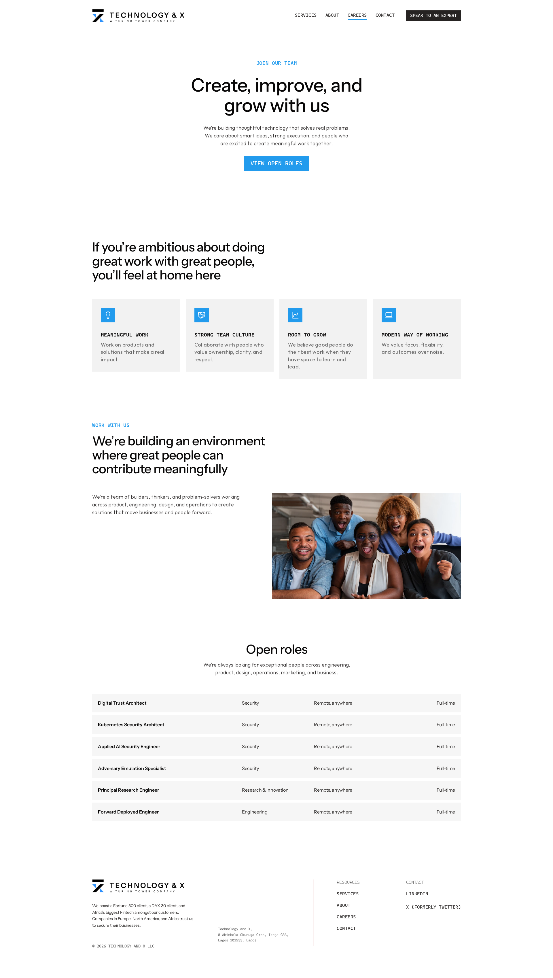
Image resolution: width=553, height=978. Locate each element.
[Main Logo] (138, 15)
